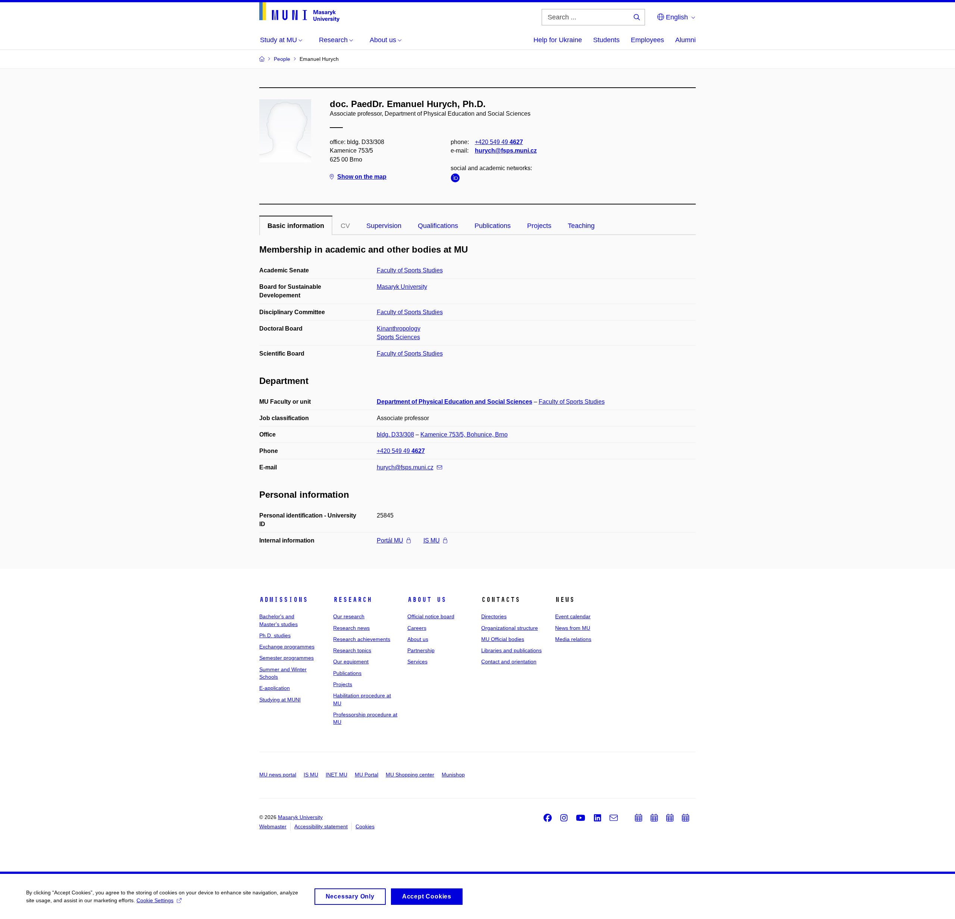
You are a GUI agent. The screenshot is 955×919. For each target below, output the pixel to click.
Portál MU (390, 540)
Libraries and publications (511, 650)
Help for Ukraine (557, 40)
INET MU (336, 775)
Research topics (352, 650)
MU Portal (366, 775)
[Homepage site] (299, 12)
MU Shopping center (410, 775)
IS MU (431, 540)
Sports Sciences (398, 337)
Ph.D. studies (275, 635)
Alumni (685, 40)
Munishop (453, 775)
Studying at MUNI (280, 700)
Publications (493, 225)
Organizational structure (509, 628)
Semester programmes (286, 658)
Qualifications (438, 225)
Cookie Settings (155, 900)
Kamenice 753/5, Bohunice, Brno (464, 434)
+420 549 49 (499, 142)
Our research (348, 616)
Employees (647, 40)
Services (417, 662)
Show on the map (361, 177)
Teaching (581, 225)
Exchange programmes (286, 647)
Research (352, 600)
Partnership (421, 650)
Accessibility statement (321, 826)
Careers (416, 628)
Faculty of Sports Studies (410, 270)
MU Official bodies (502, 639)
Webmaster (272, 826)
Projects (539, 225)
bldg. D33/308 (395, 434)
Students (606, 40)
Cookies (365, 826)
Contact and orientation (508, 662)
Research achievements (361, 639)
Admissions (283, 600)
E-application (274, 688)
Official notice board (430, 616)
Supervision (383, 225)
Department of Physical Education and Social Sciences (454, 401)
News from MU (572, 628)
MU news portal (277, 775)
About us (426, 600)
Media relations (573, 639)
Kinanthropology (398, 328)
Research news (351, 628)
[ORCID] (457, 179)
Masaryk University (402, 287)
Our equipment (351, 662)
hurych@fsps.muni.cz (506, 150)
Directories (494, 616)
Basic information (295, 225)
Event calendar (573, 616)
